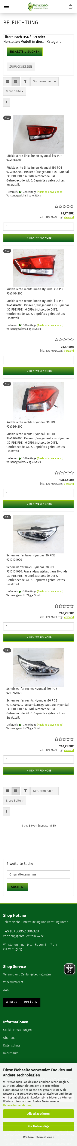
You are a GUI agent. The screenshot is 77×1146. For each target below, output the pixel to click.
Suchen (17, 887)
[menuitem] (38, 974)
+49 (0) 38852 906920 (21, 931)
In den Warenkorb (38, 237)
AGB (6, 990)
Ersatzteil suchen (24, 52)
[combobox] (44, 81)
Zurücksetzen (20, 66)
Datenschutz (11, 1045)
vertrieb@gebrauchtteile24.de (23, 936)
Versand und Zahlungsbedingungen (27, 974)
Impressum (10, 1053)
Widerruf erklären (22, 1002)
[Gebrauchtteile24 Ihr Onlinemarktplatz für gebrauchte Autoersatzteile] (38, 6)
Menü (6, 6)
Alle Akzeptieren (38, 1114)
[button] (7, 81)
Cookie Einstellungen (17, 1030)
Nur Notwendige (38, 1126)
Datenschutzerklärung (17, 1105)
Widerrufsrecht (13, 982)
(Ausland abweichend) (50, 191)
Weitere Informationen (38, 1137)
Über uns (9, 1038)
